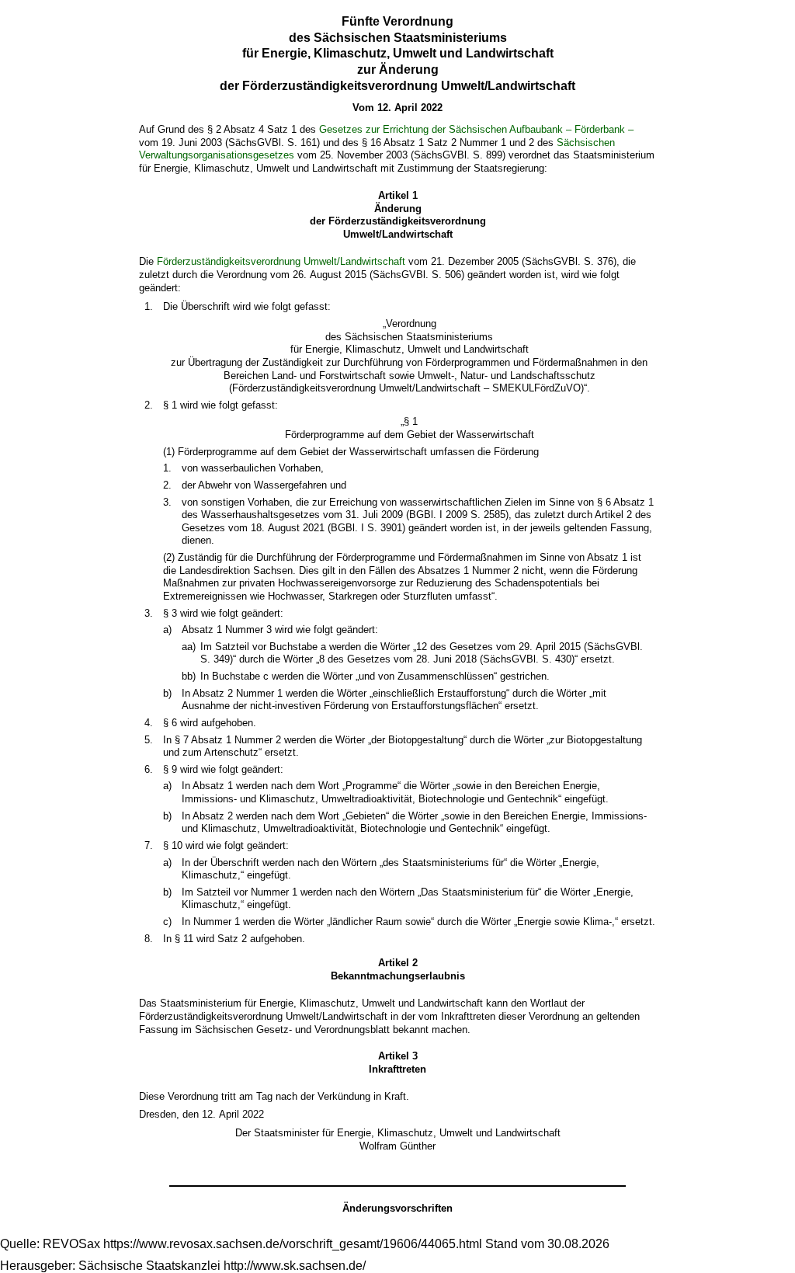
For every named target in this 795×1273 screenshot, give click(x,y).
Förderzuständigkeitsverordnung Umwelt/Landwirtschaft (281, 261)
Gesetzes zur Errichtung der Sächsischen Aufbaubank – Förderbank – (476, 129)
